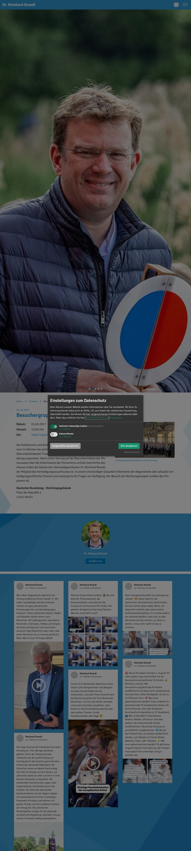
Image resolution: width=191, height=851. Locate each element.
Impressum (116, 417)
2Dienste (65, 436)
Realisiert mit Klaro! (132, 452)
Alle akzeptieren (129, 445)
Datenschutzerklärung (97, 417)
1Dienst (64, 429)
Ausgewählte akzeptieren (65, 445)
